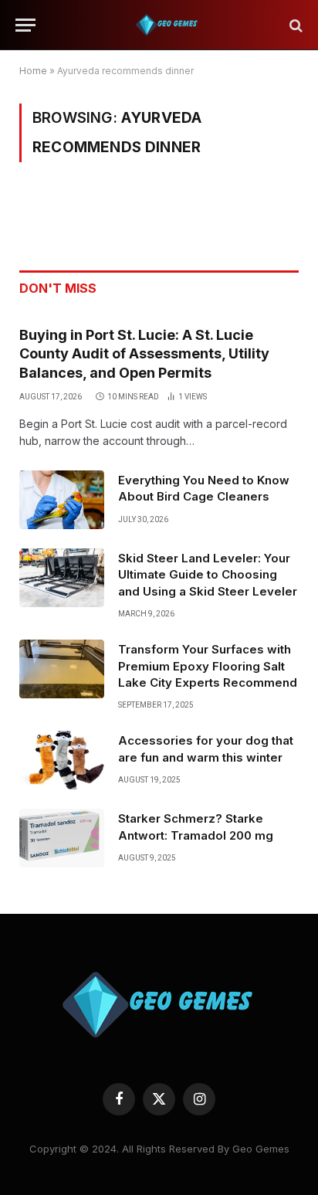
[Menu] (25, 25)
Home (33, 70)
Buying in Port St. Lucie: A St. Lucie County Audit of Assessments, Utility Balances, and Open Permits (144, 354)
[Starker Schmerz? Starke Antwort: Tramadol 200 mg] (61, 838)
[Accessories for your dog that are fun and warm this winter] (61, 760)
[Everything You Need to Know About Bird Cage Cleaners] (61, 499)
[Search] (294, 25)
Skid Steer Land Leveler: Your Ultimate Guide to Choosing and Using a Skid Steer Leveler (207, 575)
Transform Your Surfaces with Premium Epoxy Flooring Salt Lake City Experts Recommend (207, 666)
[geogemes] (167, 25)
